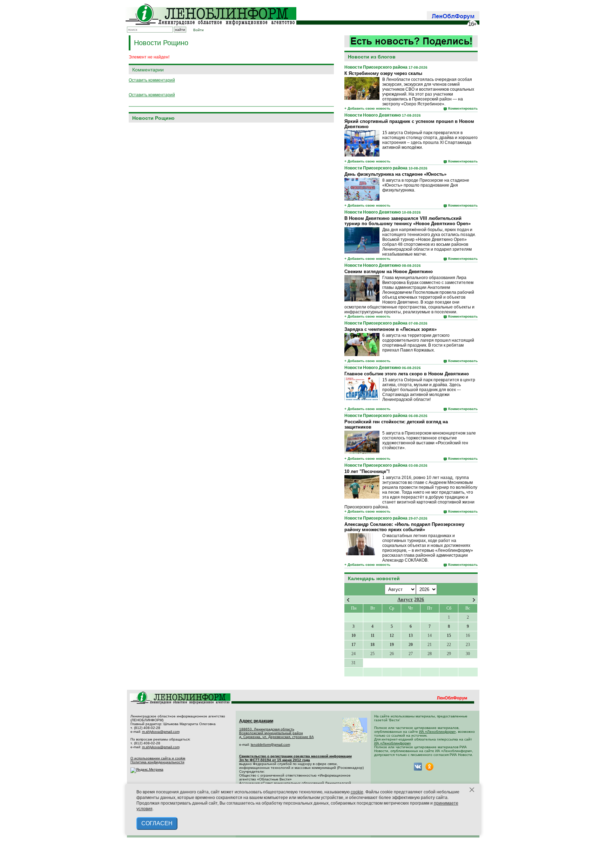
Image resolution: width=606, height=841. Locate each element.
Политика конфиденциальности (157, 762)
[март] (348, 600)
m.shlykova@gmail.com (161, 732)
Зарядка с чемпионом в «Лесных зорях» (390, 329)
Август (405, 599)
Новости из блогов (372, 57)
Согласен (157, 823)
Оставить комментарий (152, 80)
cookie (357, 792)
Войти (198, 30)
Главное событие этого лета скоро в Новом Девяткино (406, 373)
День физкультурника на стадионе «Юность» (395, 174)
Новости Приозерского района (376, 67)
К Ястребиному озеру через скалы (383, 73)
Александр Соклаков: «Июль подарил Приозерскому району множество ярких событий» (404, 527)
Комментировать (463, 108)
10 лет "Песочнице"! (367, 471)
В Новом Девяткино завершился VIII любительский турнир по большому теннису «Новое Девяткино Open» (407, 221)
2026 (419, 599)
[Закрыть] (472, 789)
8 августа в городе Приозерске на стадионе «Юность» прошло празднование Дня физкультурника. (425, 185)
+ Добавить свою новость (367, 108)
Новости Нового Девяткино (372, 115)
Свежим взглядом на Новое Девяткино (388, 271)
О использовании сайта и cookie (158, 758)
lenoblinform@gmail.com (270, 744)
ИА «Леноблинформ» (437, 732)
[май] (474, 600)
